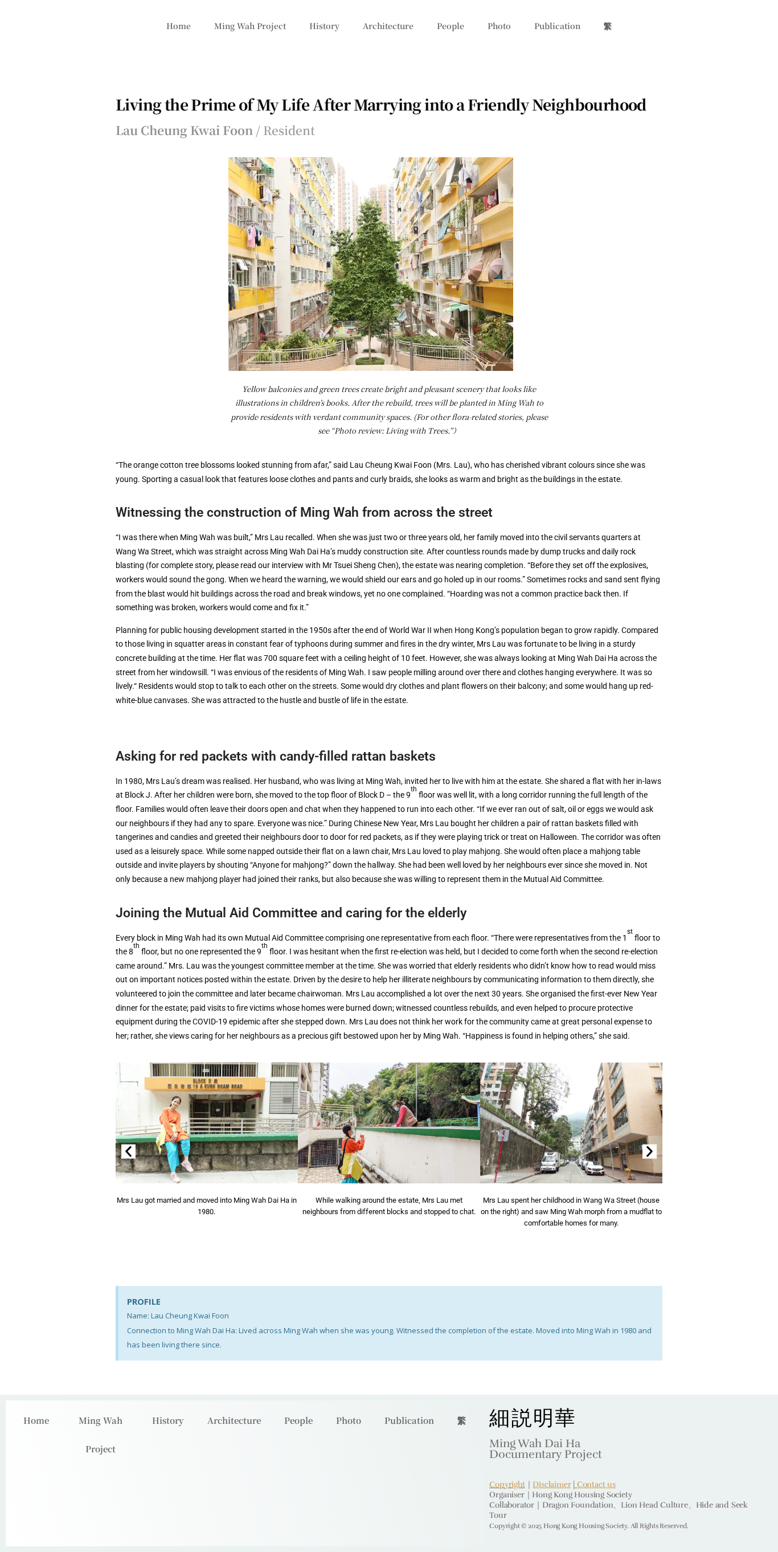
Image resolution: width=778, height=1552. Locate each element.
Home (178, 25)
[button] (128, 1151)
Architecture (388, 25)
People (450, 25)
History (324, 25)
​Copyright (507, 1484)
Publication (557, 25)
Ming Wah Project (250, 25)
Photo (499, 25)
